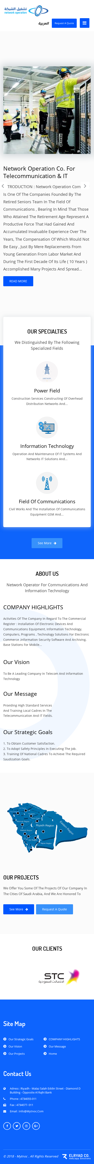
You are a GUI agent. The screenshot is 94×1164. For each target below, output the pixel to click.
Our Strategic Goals (21, 1039)
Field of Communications (47, 501)
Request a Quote (64, 23)
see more (45, 543)
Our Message (57, 1046)
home (53, 1054)
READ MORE (18, 281)
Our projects (17, 1054)
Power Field (47, 390)
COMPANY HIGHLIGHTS (64, 1039)
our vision (15, 1046)
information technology (47, 446)
